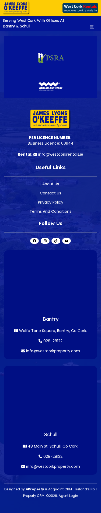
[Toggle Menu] (92, 27)
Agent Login (68, 495)
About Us (50, 184)
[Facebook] (34, 241)
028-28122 (52, 341)
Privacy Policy (50, 202)
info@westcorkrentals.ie (60, 154)
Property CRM (33, 495)
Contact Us (50, 193)
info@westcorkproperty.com (53, 351)
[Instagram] (45, 241)
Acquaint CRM (60, 489)
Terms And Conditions (50, 211)
